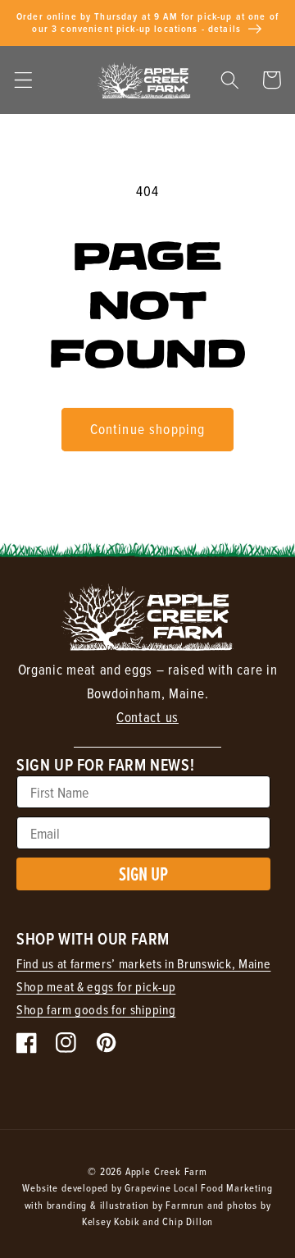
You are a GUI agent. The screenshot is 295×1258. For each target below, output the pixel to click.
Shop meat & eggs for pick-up (95, 986)
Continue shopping (148, 429)
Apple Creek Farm (166, 1171)
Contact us (147, 717)
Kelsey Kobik (111, 1221)
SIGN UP (143, 873)
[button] (23, 80)
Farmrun (185, 1204)
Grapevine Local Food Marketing (198, 1187)
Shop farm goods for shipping (95, 1009)
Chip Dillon (187, 1221)
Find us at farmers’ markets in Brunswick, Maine (143, 963)
